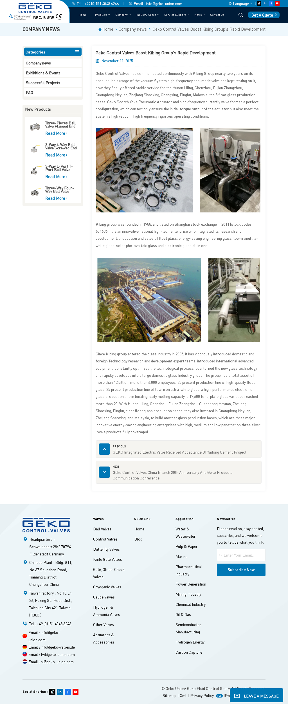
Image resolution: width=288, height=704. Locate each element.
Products (101, 14)
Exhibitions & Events (43, 72)
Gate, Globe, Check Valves (109, 573)
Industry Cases (146, 14)
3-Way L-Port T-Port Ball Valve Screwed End (59, 167)
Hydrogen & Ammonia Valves (106, 610)
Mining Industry (188, 594)
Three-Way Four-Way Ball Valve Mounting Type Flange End (59, 189)
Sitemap (169, 695)
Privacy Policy (202, 695)
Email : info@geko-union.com (158, 3)
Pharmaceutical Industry (189, 570)
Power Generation (191, 583)
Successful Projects (43, 82)
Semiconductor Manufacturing (188, 628)
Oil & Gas (183, 614)
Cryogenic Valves (107, 586)
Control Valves (105, 538)
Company (121, 14)
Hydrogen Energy (190, 641)
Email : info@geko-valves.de (51, 646)
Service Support (175, 14)
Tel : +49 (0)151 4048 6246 (98, 3)
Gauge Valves (104, 596)
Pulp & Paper (187, 546)
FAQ (29, 92)
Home (83, 14)
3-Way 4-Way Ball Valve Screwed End (61, 146)
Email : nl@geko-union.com (51, 661)
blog (138, 538)
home (139, 528)
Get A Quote (262, 14)
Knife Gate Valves (107, 559)
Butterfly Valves (106, 548)
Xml (183, 695)
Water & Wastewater (186, 532)
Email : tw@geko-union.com (51, 654)
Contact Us (217, 14)
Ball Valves (102, 528)
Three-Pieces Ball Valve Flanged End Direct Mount (60, 124)
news (198, 14)
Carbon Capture (189, 651)
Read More (55, 133)
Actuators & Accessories (103, 638)
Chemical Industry (191, 604)
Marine (181, 556)
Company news (133, 29)
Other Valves (103, 624)
